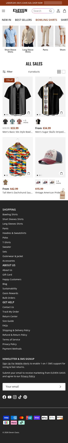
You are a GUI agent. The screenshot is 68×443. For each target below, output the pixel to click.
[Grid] (59, 72)
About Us (7, 270)
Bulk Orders (9, 297)
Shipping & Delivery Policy (16, 330)
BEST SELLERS (23, 20)
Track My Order (11, 311)
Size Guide (8, 320)
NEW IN (6, 20)
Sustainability (10, 288)
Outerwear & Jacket (13, 256)
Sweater (7, 246)
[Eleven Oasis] (20, 10)
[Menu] (3, 10)
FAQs (5, 325)
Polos (5, 237)
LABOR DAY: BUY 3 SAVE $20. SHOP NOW (24, 2)
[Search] (50, 11)
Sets (5, 251)
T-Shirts (7, 242)
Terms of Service (11, 339)
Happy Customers (12, 279)
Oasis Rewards (10, 293)
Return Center (10, 316)
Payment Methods (12, 348)
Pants (5, 228)
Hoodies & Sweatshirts (14, 233)
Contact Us (8, 307)
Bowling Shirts (10, 214)
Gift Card (7, 274)
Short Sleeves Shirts (13, 219)
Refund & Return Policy (15, 334)
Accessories (9, 260)
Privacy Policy (10, 344)
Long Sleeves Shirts (13, 223)
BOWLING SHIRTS (46, 20)
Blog (5, 283)
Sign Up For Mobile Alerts (16, 363)
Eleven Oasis (14, 432)
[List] (63, 72)
